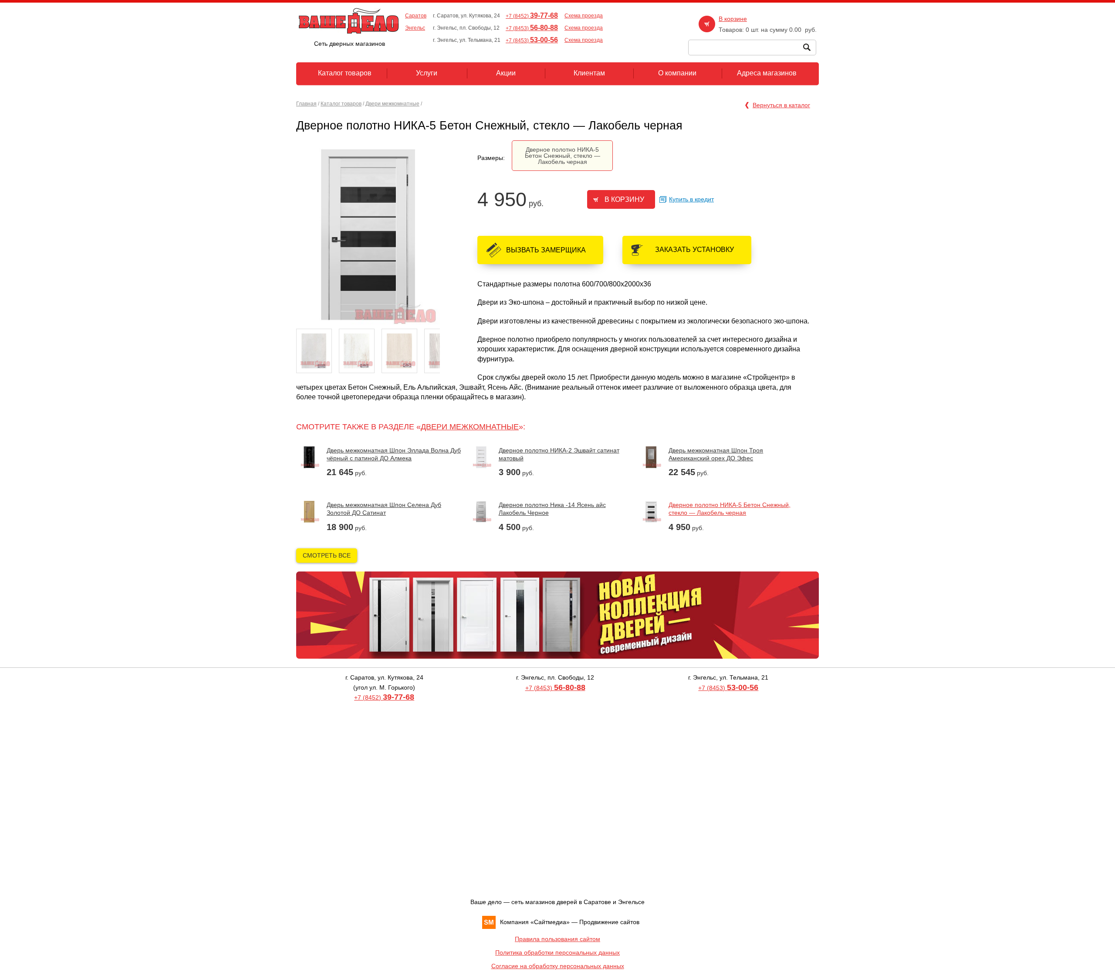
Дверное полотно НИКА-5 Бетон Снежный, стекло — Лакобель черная (562, 155)
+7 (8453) (532, 28)
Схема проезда (583, 16)
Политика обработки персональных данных (557, 952)
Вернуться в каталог (781, 105)
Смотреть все (327, 555)
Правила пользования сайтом (557, 938)
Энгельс (415, 28)
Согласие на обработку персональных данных (557, 965)
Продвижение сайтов (609, 921)
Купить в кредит (691, 199)
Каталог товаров (341, 104)
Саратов (415, 16)
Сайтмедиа (550, 921)
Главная (306, 104)
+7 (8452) (532, 16)
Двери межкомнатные (392, 104)
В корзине (733, 18)
